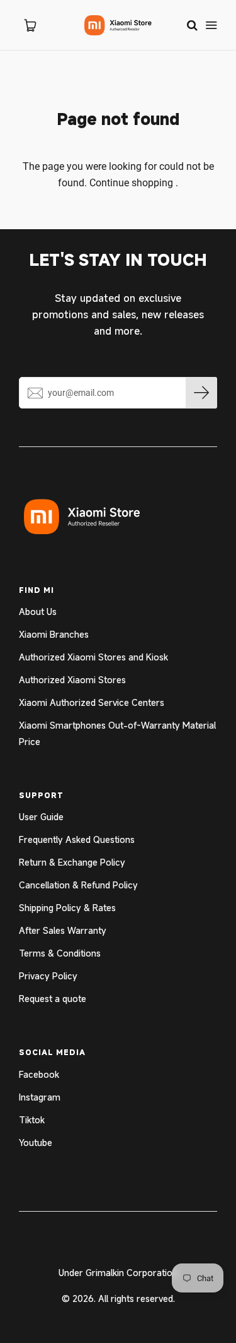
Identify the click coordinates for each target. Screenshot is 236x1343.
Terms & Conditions (60, 953)
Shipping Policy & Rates (67, 908)
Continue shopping (131, 183)
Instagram (39, 1097)
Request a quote (52, 999)
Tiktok (32, 1120)
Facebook (39, 1074)
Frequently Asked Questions (77, 839)
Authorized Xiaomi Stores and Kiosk (93, 657)
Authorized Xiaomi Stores (72, 680)
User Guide (41, 817)
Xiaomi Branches (54, 634)
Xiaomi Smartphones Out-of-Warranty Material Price (117, 733)
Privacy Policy (48, 976)
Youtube (35, 1143)
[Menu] (211, 25)
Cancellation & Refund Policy (78, 885)
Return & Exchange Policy (72, 862)
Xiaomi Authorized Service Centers (91, 702)
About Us (38, 612)
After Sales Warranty (62, 930)
